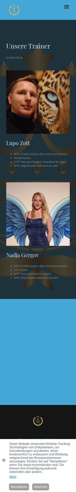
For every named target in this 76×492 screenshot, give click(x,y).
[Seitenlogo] (14, 10)
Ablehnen (40, 486)
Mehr (12, 477)
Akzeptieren (19, 486)
